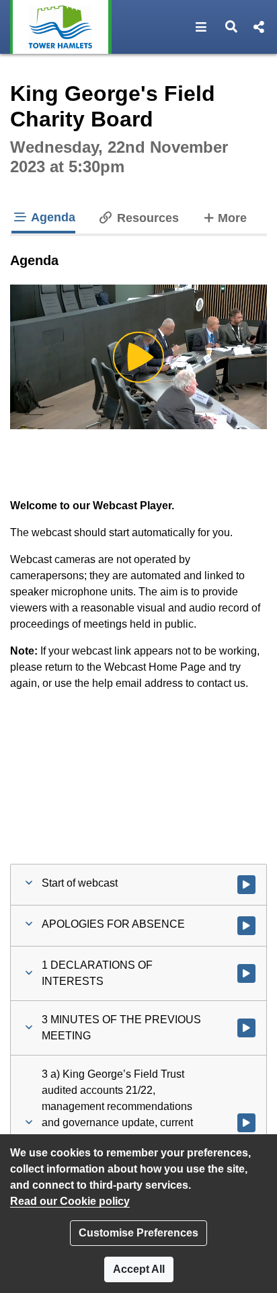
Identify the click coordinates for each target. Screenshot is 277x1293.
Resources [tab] (146, 218)
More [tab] (232, 218)
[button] (201, 27)
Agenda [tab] (51, 217)
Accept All (139, 1269)
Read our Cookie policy (70, 1201)
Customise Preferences (138, 1233)
